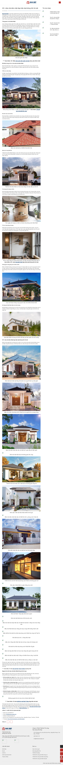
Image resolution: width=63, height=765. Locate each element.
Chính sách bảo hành (6, 754)
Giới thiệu (4, 749)
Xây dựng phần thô (36, 751)
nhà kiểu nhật (18, 262)
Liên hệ (3, 752)
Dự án (3, 751)
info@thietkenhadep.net (11, 714)
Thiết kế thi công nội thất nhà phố (39, 758)
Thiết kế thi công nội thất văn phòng (40, 756)
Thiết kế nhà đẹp (36, 752)
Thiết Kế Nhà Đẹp (23, 708)
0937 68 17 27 (37, 736)
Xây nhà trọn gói (35, 749)
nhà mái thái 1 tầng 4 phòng (19, 668)
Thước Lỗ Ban (5, 756)
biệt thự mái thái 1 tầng (23, 701)
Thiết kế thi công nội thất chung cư (39, 754)
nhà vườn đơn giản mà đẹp (22, 61)
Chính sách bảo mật (47, 763)
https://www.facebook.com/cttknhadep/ (16, 719)
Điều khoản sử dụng (56, 763)
